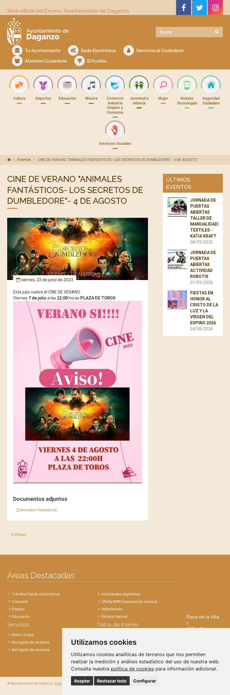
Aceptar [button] (82, 680)
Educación (21, 617)
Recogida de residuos (31, 650)
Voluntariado (111, 609)
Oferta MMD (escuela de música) (129, 602)
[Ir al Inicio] (59, 31)
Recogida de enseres (30, 642)
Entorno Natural (114, 617)
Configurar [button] (144, 680)
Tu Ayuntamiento (42, 50)
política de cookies (132, 669)
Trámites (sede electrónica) (35, 594)
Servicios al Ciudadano (159, 50)
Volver (19, 534)
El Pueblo (96, 61)
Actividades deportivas (120, 594)
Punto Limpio (23, 635)
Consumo (20, 602)
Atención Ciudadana (45, 61)
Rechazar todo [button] (112, 680)
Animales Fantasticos (38, 510)
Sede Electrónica (98, 50)
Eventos (24, 160)
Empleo (18, 609)
